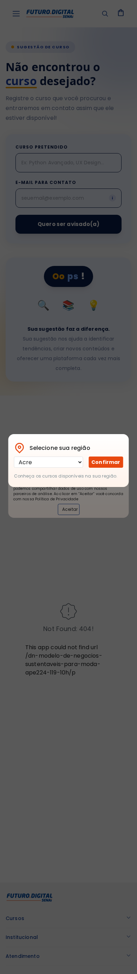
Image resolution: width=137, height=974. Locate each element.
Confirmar (105, 462)
